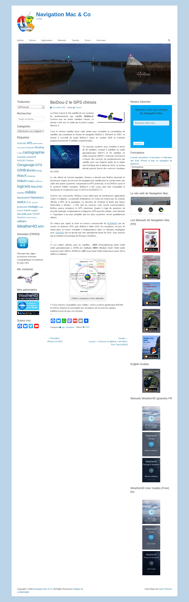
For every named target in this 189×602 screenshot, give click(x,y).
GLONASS (112, 223)
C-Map (19, 153)
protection (22, 207)
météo (30, 192)
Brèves (32, 40)
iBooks (31, 170)
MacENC (37, 186)
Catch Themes (165, 589)
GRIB (21, 170)
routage (33, 206)
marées (20, 193)
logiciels (23, 186)
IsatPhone (38, 181)
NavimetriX (23, 197)
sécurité (21, 214)
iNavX (22, 176)
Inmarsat (31, 176)
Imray (39, 170)
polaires (35, 203)
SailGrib (20, 211)
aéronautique (21, 147)
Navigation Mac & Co (63, 14)
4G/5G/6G (21, 143)
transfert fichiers (31, 217)
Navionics (37, 197)
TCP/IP (36, 214)
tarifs (29, 214)
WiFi (41, 226)
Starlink (27, 210)
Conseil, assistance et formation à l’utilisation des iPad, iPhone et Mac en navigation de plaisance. (151, 160)
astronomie (37, 143)
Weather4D (27, 226)
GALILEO (59, 232)
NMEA (21, 202)
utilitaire (21, 221)
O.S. (28, 202)
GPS (87, 327)
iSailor (30, 181)
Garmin (30, 160)
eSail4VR (31, 157)
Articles (20, 40)
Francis (79, 107)
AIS (29, 143)
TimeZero (21, 217)
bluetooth (30, 148)
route (40, 207)
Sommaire (101, 40)
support (34, 210)
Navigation (70, 327)
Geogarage (26, 165)
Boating (39, 147)
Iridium (22, 181)
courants (21, 157)
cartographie (34, 152)
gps (63, 327)
